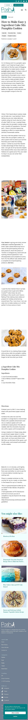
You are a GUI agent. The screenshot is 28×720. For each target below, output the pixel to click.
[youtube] (23, 1)
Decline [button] (15, 716)
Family (2, 663)
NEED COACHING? (18, 5)
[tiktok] (18, 1)
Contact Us (4, 650)
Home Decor (4, 668)
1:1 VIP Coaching (5, 681)
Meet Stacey (4, 644)
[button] (22, 10)
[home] (8, 10)
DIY (2, 675)
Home (2, 642)
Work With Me (5, 647)
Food (2, 660)
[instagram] (16, 1)
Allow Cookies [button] (15, 713)
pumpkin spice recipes (8, 71)
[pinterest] (21, 1)
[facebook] (26, 1)
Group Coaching (5, 678)
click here (10, 263)
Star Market (5, 242)
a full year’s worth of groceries (11, 244)
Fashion (3, 657)
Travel (2, 666)
